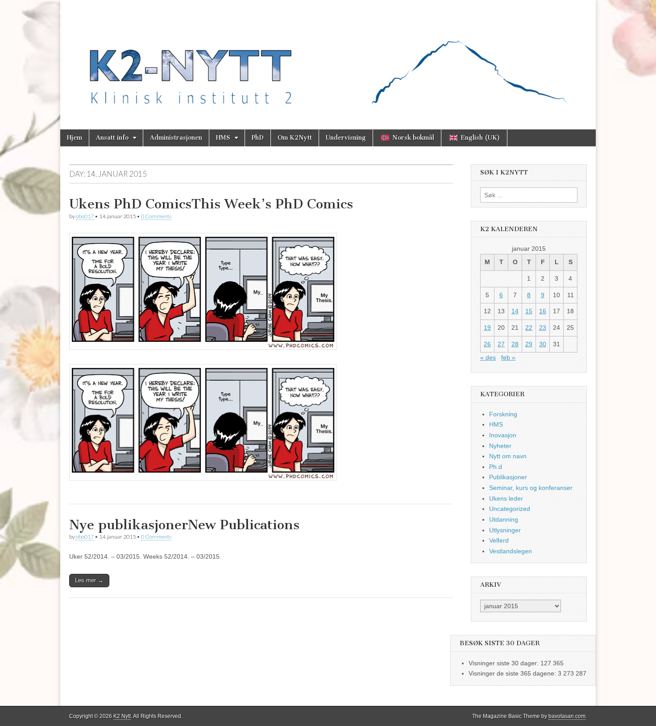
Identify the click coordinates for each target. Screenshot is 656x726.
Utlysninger (505, 530)
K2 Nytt (122, 716)
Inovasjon (502, 435)
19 (487, 327)
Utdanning (503, 519)
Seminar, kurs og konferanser (531, 487)
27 (501, 344)
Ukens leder (506, 498)
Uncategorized (509, 508)
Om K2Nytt (295, 137)
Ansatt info (112, 137)
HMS (223, 137)
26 (487, 344)
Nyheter (500, 445)
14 (515, 311)
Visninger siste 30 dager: (504, 663)
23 (542, 327)
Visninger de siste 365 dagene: (513, 673)
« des (488, 357)
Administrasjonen (176, 137)
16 (542, 311)
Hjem (74, 137)
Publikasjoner (508, 477)
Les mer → (89, 580)
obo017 (85, 216)
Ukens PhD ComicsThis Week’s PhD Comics (211, 204)
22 (528, 327)
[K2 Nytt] (328, 58)
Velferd (499, 540)
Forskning (503, 414)
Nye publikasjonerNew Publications (184, 525)
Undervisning (346, 137)
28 (515, 344)
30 (542, 344)
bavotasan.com (566, 716)
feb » (508, 357)
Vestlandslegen (510, 551)
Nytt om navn (508, 456)
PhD (258, 137)
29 (528, 344)
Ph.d (495, 466)
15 (528, 311)
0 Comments (156, 216)
